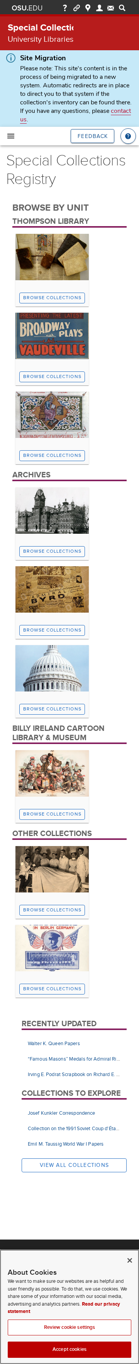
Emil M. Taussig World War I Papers (65, 1144)
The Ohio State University (27, 8)
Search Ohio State (122, 7)
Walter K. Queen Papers (54, 1043)
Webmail (110, 7)
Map (87, 7)
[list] (74, 1059)
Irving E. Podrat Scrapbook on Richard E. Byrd (77, 1074)
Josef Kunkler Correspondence (61, 1113)
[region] (69, 1307)
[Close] (129, 1260)
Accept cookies (69, 1349)
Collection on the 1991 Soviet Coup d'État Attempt (82, 1129)
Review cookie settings (69, 1327)
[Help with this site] (128, 136)
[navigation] (11, 136)
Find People (99, 7)
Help (65, 7)
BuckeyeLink (76, 7)
